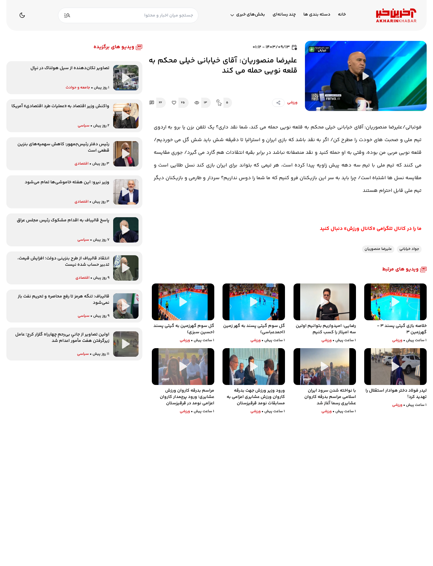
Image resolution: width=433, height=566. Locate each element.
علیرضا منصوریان (378, 249)
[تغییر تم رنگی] (22, 15)
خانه (342, 14)
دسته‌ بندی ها (316, 14)
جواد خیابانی (409, 249)
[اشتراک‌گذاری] (278, 103)
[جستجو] (67, 15)
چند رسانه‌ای (284, 14)
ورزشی (292, 103)
